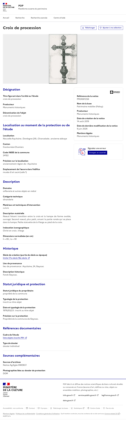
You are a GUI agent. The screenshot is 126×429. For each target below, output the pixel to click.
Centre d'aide (59, 18)
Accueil (6, 18)
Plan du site (110, 408)
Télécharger (90, 27)
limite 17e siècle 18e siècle (15, 257)
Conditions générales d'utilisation (48, 414)
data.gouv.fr (68, 400)
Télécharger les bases (60, 408)
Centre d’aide (95, 408)
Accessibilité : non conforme (13, 408)
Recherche (20, 18)
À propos (44, 408)
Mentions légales (9, 414)
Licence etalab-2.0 (111, 414)
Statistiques (78, 408)
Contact (32, 408)
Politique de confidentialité (25, 414)
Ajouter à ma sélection (112, 27)
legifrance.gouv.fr (109, 395)
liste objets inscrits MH (13, 337)
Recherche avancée (39, 18)
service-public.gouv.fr (87, 395)
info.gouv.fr (68, 395)
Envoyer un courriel (97, 152)
